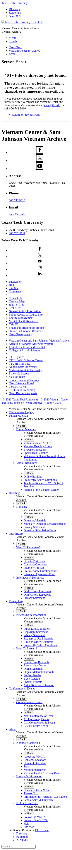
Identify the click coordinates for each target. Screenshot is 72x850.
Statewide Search (19, 373)
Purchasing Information (31, 614)
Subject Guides (32, 675)
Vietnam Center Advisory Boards (43, 773)
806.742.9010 (17, 200)
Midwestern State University (25, 370)
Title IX (13, 324)
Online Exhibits (33, 476)
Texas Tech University (14, 3)
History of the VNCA (36, 790)
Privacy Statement (34, 527)
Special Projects (33, 681)
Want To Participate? (28, 547)
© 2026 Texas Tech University (20, 399)
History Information (29, 776)
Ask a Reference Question (39, 685)
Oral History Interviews (37, 591)
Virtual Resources (26, 462)
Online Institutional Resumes (25, 331)
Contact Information (35, 564)
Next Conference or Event (39, 715)
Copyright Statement (36, 631)
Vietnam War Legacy (21, 412)
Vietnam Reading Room (38, 446)
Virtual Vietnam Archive (38, 443)
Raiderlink (15, 12)
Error (12, 53)
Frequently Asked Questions (40, 479)
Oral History (16, 533)
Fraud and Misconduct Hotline (26, 327)
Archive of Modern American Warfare (31, 343)
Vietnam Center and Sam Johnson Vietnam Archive (39, 340)
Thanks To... (31, 793)
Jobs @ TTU (16, 304)
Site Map (14, 288)
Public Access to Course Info (26, 314)
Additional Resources (21, 830)
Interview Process (34, 567)
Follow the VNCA (35, 817)
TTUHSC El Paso (19, 363)
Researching (16, 601)
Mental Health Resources (23, 321)
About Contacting (28, 742)
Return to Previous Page (26, 114)
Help (12, 284)
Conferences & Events (22, 688)
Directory (14, 9)
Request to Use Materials (38, 638)
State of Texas (17, 376)
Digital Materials (18, 415)
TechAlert (14, 308)
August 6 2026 (52, 402)
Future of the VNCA (36, 820)
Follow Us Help (27, 803)
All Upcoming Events (36, 719)
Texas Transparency (20, 334)
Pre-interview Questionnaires (40, 571)
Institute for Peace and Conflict (27, 347)
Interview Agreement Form (39, 574)
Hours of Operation (35, 763)
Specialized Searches (36, 452)
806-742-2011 (17, 233)
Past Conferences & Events (39, 722)
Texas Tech (15, 47)
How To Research (26, 648)
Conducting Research (36, 662)
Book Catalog (32, 678)
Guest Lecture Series (36, 725)
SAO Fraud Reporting (22, 390)
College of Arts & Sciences (24, 350)
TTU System (16, 357)
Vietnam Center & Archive (24, 50)
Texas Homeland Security (24, 380)
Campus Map (17, 301)
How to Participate (34, 561)
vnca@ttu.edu (52, 105)
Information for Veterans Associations (45, 796)
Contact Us (15, 298)
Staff (26, 766)
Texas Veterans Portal (21, 383)
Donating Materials (35, 520)
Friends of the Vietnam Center (41, 489)
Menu (12, 37)
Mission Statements (35, 769)
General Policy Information (25, 311)
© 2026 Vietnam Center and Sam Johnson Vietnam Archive (34, 401)
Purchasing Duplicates (37, 628)
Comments (15, 291)
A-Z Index (15, 15)
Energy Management (21, 317)
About (12, 729)
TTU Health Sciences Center (26, 360)
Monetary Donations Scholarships (45, 523)
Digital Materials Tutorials (39, 672)
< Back (21, 425)
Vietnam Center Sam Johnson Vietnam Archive (38, 409)
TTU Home (42, 830)
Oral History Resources (37, 594)
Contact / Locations (35, 759)
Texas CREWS (18, 386)
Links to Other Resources (38, 641)
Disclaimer (15, 281)
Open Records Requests (23, 393)
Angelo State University (23, 366)
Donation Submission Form (40, 530)
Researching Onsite (35, 665)
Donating (14, 493)
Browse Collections (35, 449)
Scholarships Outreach (38, 799)
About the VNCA (34, 756)
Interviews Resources (30, 577)
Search (13, 41)
